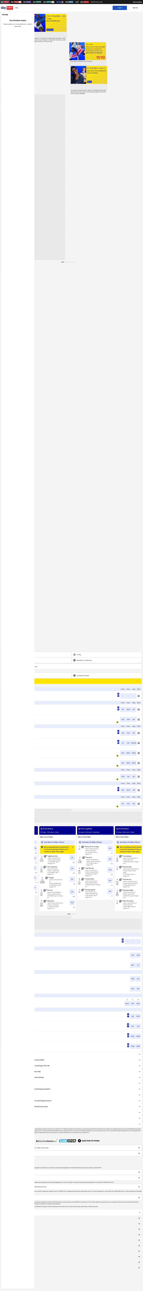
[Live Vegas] (16, 2)
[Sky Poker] (69, 2)
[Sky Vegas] (5, 2)
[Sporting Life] (96, 2)
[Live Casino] (48, 2)
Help (16, 8)
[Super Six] (60, 2)
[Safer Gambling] (137, 2)
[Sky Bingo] (27, 2)
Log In (120, 8)
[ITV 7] (77, 2)
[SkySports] (84, 2)
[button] (95, 57)
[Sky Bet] (7, 8)
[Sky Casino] (37, 2)
